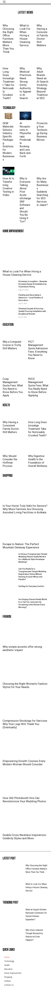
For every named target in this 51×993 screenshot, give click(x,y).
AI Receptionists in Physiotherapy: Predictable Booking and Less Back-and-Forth (25, 140)
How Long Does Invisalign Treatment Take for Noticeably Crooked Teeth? (8, 83)
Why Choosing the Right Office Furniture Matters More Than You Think (8, 39)
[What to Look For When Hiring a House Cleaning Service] (25, 19)
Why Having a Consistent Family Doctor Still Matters (42, 35)
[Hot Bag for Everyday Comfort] (9, 590)
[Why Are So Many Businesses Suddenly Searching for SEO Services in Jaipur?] (42, 171)
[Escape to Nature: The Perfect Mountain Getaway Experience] (25, 529)
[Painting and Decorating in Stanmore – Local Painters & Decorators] (9, 298)
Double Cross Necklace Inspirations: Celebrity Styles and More (24, 836)
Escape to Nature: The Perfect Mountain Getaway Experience (21, 546)
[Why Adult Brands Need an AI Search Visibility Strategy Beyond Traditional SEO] (42, 62)
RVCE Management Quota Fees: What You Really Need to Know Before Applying (38, 387)
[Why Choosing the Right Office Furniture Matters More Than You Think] (8, 19)
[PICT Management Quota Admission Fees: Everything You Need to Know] (35, 333)
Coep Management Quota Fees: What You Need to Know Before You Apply (13, 387)
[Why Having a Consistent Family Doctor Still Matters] (42, 19)
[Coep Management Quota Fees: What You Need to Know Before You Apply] (10, 371)
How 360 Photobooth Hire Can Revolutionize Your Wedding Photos (24, 799)
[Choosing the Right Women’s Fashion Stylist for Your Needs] (25, 668)
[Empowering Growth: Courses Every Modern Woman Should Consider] (25, 746)
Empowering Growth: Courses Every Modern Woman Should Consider (24, 762)
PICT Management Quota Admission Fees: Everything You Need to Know (38, 350)
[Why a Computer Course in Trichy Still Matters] (10, 333)
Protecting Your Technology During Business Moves (42, 131)
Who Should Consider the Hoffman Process (10, 461)
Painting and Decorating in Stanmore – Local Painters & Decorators (30, 297)
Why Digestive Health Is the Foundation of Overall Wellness (37, 461)
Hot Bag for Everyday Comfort (31, 586)
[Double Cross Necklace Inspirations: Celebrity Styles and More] (25, 820)
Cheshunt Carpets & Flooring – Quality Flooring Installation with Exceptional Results (32, 311)
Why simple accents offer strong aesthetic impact (22, 648)
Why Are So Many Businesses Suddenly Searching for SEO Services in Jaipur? (42, 191)
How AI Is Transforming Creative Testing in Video (8, 187)
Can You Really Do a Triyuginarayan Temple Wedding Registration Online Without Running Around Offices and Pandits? (32, 574)
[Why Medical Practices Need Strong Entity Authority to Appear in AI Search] (25, 62)
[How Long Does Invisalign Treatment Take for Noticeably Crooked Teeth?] (8, 62)
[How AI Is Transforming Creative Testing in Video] (8, 171)
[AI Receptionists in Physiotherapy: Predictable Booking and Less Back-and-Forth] (25, 116)
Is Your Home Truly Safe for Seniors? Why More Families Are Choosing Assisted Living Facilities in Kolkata (25, 509)
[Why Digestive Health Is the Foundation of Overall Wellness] (35, 448)
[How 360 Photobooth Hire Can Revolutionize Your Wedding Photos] (25, 783)
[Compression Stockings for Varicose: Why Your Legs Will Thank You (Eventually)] (25, 705)
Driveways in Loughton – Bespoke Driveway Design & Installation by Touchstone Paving (32, 284)
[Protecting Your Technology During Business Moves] (42, 116)
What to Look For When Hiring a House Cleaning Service (25, 35)
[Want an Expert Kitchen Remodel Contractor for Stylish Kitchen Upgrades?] (14, 913)
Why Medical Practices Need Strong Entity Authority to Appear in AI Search (25, 83)
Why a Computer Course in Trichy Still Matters (12, 345)
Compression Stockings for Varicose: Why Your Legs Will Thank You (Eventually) (25, 724)
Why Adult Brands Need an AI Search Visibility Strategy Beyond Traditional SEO (42, 83)
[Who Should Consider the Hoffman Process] (10, 448)
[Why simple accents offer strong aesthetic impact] (25, 631)
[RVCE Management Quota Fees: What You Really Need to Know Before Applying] (35, 371)
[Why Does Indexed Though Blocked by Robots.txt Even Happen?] (14, 934)
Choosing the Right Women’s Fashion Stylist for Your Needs (25, 685)
